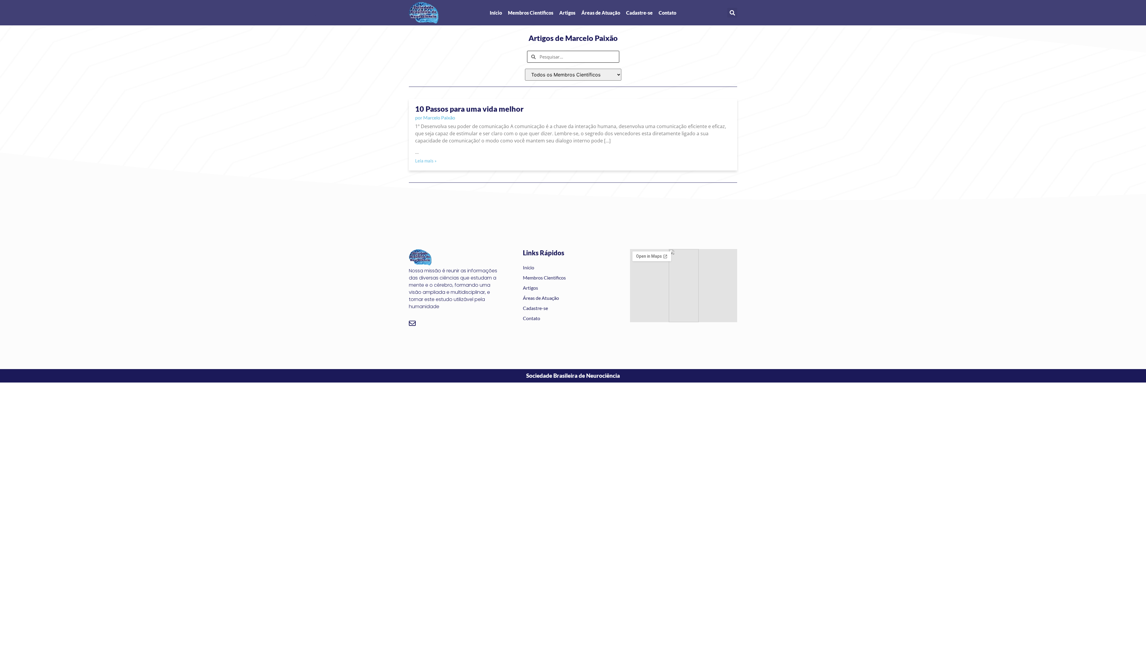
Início (496, 13)
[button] (732, 13)
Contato (667, 13)
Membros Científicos (530, 13)
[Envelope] (412, 323)
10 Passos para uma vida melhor (469, 108)
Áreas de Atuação (600, 13)
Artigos (567, 13)
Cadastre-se (639, 13)
